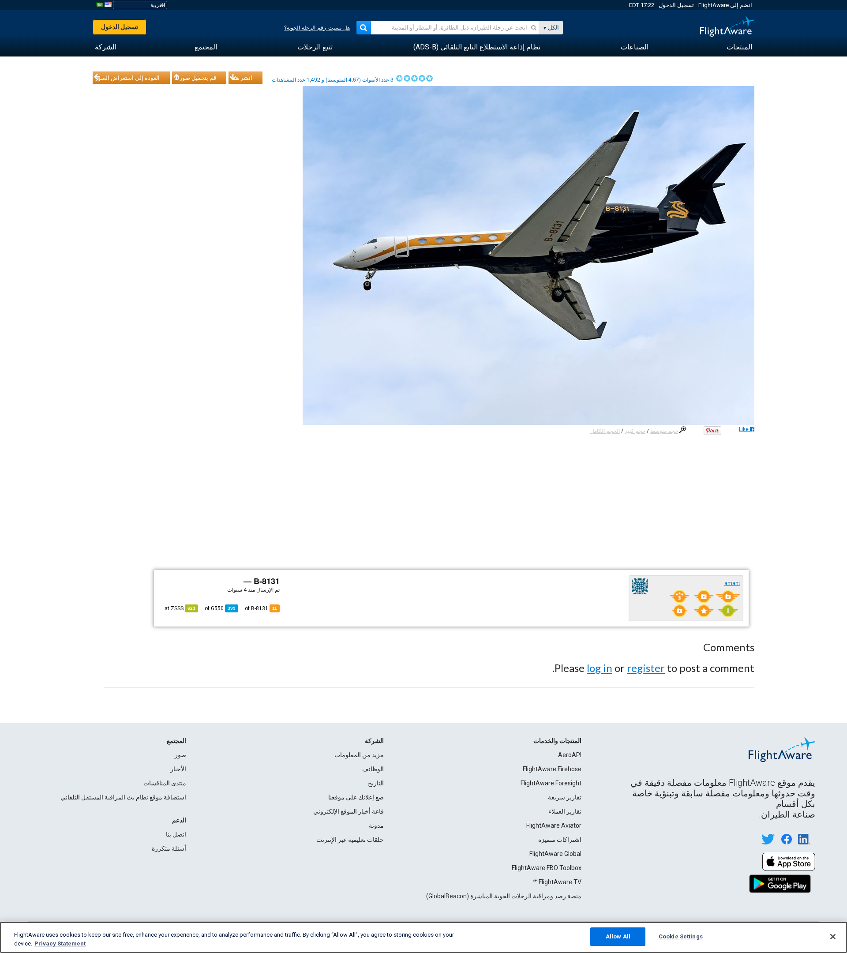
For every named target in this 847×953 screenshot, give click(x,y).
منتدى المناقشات (164, 783)
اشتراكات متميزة (559, 839)
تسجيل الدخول (676, 5)
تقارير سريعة (564, 797)
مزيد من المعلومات (359, 754)
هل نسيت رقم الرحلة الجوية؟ (317, 28)
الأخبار (178, 769)
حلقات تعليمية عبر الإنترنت (350, 839)
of (220, 608)
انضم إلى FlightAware (725, 5)
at (180, 608)
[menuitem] (739, 47)
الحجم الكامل (605, 431)
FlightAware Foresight (551, 783)
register (646, 667)
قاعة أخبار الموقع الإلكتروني (348, 811)
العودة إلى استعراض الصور (127, 77)
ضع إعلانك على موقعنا (356, 797)
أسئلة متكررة (169, 848)
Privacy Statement (60, 943)
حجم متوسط (664, 431)
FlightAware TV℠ (556, 881)
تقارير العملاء (564, 811)
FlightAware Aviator (553, 825)
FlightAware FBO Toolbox (546, 867)
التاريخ (376, 783)
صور (180, 754)
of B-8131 (261, 608)
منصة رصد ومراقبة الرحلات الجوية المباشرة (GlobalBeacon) (503, 896)
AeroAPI (569, 754)
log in (599, 667)
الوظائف (373, 769)
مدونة (376, 825)
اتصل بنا (176, 834)
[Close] (833, 936)
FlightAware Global (555, 853)
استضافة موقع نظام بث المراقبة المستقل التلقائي (123, 797)
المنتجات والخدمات (557, 740)
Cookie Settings (681, 936)
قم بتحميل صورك (195, 77)
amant (732, 583)
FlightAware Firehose (552, 769)
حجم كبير (635, 431)
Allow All (618, 936)
